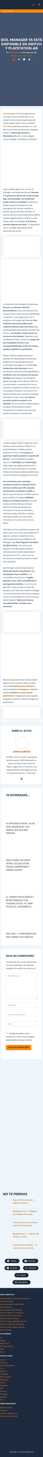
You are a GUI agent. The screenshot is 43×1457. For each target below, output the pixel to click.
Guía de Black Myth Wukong (11, 1310)
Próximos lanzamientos (24, 56)
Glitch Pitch (21, 123)
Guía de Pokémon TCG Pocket (12, 1313)
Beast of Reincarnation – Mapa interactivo (24, 1201)
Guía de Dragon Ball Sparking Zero (13, 1321)
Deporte (3, 1371)
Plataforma (4, 1380)
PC (1, 1338)
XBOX (2, 1349)
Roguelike (4, 1385)
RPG (1, 1388)
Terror (2, 1400)
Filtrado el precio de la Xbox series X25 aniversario (25, 1224)
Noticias (10, 11)
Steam (2, 1341)
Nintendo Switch (6, 1346)
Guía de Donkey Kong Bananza (12, 1324)
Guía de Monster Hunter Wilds (12, 1304)
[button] (39, 4)
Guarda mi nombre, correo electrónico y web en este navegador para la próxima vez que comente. (20, 1036)
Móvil (2, 1352)
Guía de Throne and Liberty (11, 1316)
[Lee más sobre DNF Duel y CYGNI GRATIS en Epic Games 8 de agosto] (21, 921)
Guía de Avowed (6, 1301)
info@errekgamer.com (9, 1413)
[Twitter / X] (21, 778)
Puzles (2, 1383)
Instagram (24, 689)
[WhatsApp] (24, 59)
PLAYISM (7, 126)
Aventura (3, 1363)
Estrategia (4, 1374)
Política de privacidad (8, 1416)
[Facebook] (29, 59)
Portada (4, 11)
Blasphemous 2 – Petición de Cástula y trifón (26, 1235)
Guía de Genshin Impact (9, 1318)
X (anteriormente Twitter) (21, 686)
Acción (3, 1360)
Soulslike (3, 1397)
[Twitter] (19, 59)
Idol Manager (8, 113)
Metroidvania (5, 1377)
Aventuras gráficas (7, 1365)
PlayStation (4, 1343)
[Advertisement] (21, 83)
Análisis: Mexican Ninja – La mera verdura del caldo (25, 1246)
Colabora (3, 1410)
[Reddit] (14, 59)
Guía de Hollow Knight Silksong (12, 1327)
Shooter (3, 1391)
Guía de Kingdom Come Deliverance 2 (15, 1298)
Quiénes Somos (6, 1408)
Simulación (4, 1394)
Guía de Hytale (6, 1330)
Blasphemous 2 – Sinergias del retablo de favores (25, 1212)
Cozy (2, 1368)
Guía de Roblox (6, 1307)
